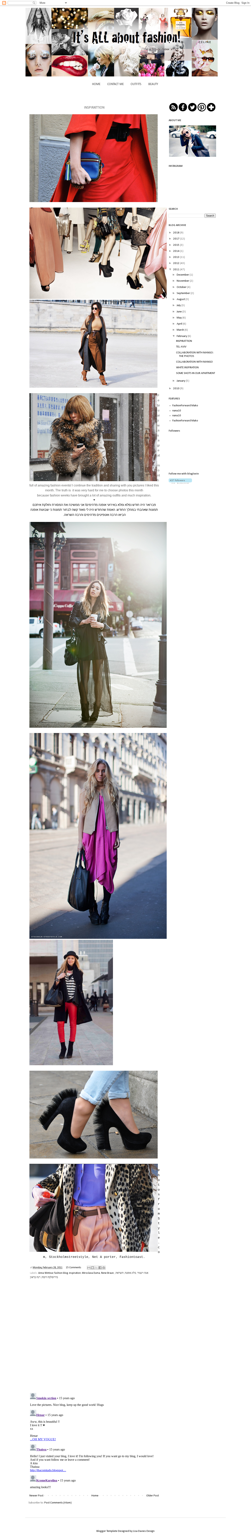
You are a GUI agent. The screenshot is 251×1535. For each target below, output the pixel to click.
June (179, 311)
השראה (119, 1273)
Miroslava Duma (91, 1273)
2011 (176, 269)
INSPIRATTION (184, 341)
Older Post (152, 1495)
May (179, 317)
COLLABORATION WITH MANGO (194, 361)
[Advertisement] (198, 515)
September (184, 293)
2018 (176, 232)
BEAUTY (153, 84)
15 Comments (73, 1267)
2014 (176, 251)
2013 (176, 257)
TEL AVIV (181, 346)
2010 (176, 388)
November (183, 280)
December (183, 274)
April (180, 323)
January (181, 380)
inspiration (75, 1273)
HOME (96, 84)
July (179, 305)
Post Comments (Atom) (58, 1502)
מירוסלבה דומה (50, 1277)
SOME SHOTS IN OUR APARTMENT (195, 373)
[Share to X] (96, 1268)
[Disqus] (94, 1339)
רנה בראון (35, 1277)
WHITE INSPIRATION (187, 367)
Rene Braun (107, 1273)
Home (94, 1495)
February (182, 336)
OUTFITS (136, 84)
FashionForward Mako (185, 405)
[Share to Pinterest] (104, 1268)
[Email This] (89, 1268)
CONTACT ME (115, 84)
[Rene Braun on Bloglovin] (180, 483)
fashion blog (61, 1273)
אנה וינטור (142, 1273)
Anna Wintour (45, 1273)
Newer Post (36, 1495)
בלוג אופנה (130, 1273)
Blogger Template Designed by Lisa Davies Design (125, 1531)
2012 (176, 263)
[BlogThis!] (93, 1268)
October (182, 287)
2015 (176, 245)
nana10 (176, 410)
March (181, 329)
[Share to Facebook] (100, 1268)
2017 (176, 238)
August (181, 299)
